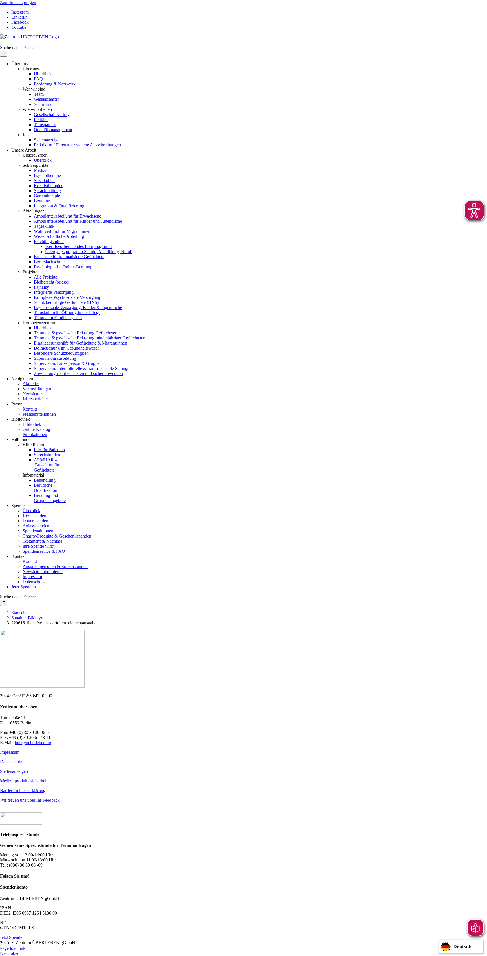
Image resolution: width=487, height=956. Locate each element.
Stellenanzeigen (14, 771)
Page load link (12, 948)
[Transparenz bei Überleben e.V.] (21, 823)
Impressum (9, 752)
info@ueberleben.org (33, 742)
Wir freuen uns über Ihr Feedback (30, 800)
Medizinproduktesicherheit (23, 781)
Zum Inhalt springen (18, 2)
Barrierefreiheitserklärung (22, 790)
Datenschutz (11, 761)
